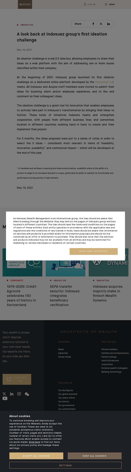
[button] (94, 251)
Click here (34, 442)
